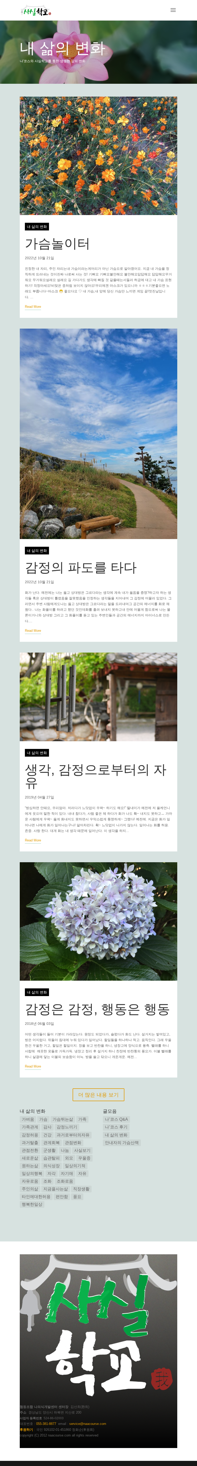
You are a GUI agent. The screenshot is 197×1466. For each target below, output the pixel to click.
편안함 (62, 1196)
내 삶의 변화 (62, 48)
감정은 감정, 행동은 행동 (97, 1009)
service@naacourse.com (87, 1424)
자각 (51, 1173)
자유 (82, 1173)
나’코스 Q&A (116, 1119)
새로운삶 (30, 1158)
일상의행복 (32, 1173)
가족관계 (30, 1127)
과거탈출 (30, 1142)
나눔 (65, 1150)
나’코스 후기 (116, 1127)
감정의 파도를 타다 (81, 567)
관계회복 (51, 1142)
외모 (69, 1158)
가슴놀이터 (57, 243)
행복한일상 (32, 1204)
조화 (47, 1181)
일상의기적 (75, 1166)
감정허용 (30, 1135)
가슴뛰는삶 (63, 1119)
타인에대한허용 (36, 1196)
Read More (33, 307)
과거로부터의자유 (73, 1135)
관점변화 (73, 1142)
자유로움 (30, 1181)
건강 (47, 1135)
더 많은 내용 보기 (98, 1095)
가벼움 (28, 1119)
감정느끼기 (67, 1127)
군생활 (49, 1150)
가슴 (43, 1119)
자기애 (67, 1173)
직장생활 (81, 1189)
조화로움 (65, 1181)
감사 (47, 1127)
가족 (82, 1119)
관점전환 (30, 1150)
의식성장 (51, 1166)
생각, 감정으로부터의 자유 (95, 776)
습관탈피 (51, 1158)
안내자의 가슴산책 (122, 1142)
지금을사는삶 (55, 1189)
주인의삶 (30, 1189)
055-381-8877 (46, 1424)
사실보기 (82, 1150)
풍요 (77, 1196)
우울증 (84, 1158)
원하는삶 (30, 1166)
